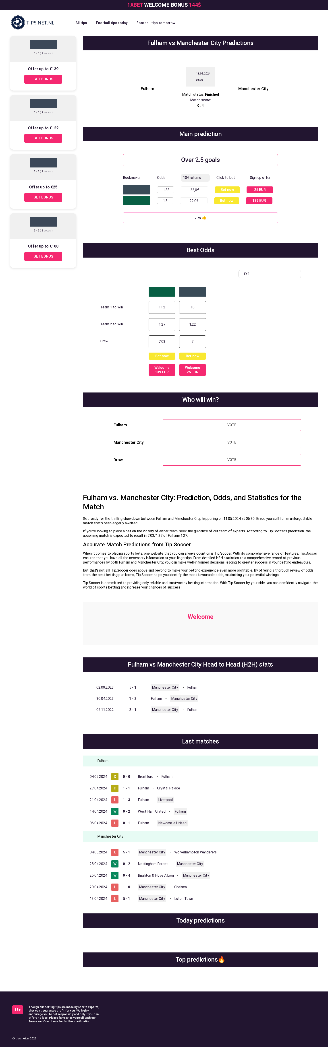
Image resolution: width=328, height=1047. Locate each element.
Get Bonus (43, 79)
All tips (81, 23)
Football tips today (112, 23)
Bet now (227, 190)
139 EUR (259, 200)
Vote (231, 425)
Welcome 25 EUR (192, 370)
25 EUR (260, 190)
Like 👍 (200, 217)
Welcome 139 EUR (161, 370)
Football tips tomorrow (156, 23)
